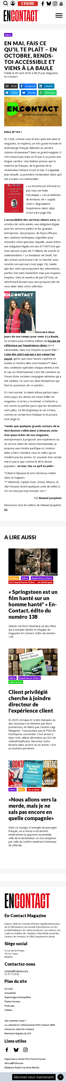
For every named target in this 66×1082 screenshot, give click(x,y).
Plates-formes (12, 1001)
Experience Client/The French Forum (25, 1059)
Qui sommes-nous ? (15, 1020)
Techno (13, 578)
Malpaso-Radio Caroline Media (22, 1067)
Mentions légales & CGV (18, 1033)
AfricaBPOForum (14, 1063)
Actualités (10, 993)
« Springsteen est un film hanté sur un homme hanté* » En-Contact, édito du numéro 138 (33, 604)
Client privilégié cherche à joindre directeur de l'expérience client (30, 701)
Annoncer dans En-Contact (19, 1029)
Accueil (9, 988)
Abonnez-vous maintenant (34, 1077)
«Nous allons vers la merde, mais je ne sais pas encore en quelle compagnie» (32, 808)
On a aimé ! (34, 789)
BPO (21, 789)
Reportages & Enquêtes (18, 997)
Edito (8, 34)
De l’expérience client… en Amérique (30, 582)
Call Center (15, 682)
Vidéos (8, 1010)
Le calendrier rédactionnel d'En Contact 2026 (30, 1024)
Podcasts (10, 1005)
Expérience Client (42, 578)
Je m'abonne (27, 3)
